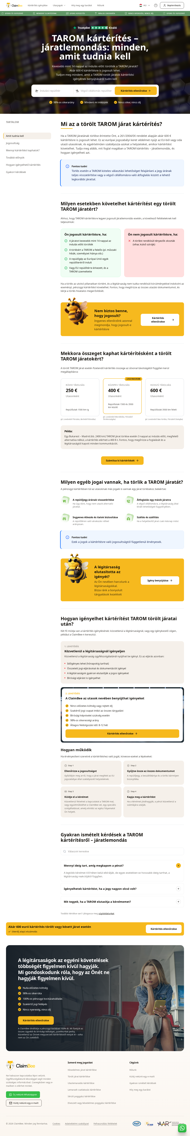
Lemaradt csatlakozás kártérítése (84, 1089)
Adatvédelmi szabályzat (77, 1123)
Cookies (56, 1123)
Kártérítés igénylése (37, 5)
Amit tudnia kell (15, 136)
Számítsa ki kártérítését (120, 460)
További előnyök (15, 157)
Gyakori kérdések (16, 172)
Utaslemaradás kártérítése (81, 1083)
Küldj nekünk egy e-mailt (25, 1103)
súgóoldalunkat (106, 913)
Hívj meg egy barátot (81, 5)
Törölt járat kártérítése (79, 1076)
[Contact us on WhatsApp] (182, 1128)
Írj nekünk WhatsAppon (25, 1094)
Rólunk (100, 5)
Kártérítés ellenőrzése (134, 90)
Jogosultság (12, 143)
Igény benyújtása (157, 580)
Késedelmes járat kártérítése (82, 1069)
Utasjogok (58, 5)
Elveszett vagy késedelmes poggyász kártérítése (92, 1103)
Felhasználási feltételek (105, 1123)
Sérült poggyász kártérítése (81, 1096)
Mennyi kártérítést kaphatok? (23, 150)
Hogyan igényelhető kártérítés (23, 164)
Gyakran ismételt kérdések (142, 1083)
